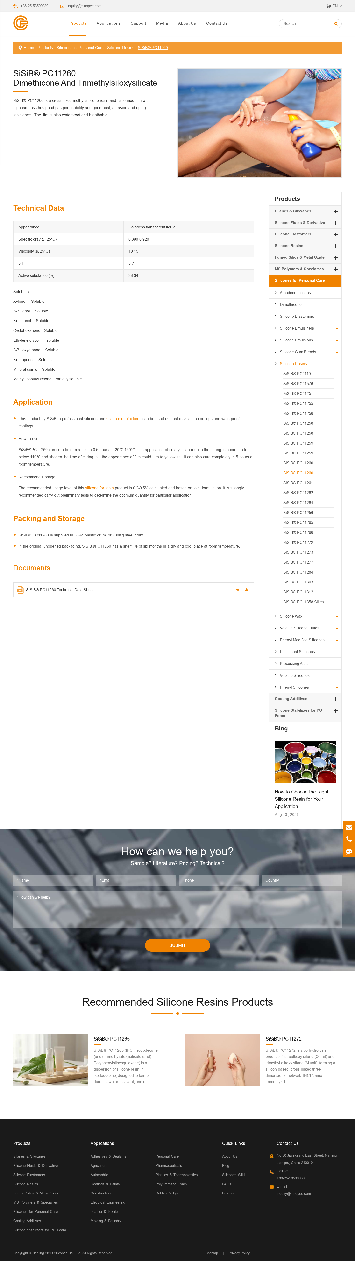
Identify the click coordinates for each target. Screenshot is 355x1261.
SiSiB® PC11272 (298, 542)
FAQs (226, 1184)
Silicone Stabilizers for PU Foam (39, 1230)
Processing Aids (294, 663)
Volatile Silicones (295, 675)
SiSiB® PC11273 (298, 552)
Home (29, 47)
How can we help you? (177, 851)
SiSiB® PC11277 (298, 562)
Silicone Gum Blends (298, 352)
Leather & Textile (104, 1211)
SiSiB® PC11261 (298, 483)
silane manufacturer (123, 418)
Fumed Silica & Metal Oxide (300, 257)
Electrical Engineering (108, 1202)
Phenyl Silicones (294, 687)
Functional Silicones (297, 651)
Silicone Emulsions (296, 340)
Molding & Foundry (106, 1221)
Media (162, 23)
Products (77, 23)
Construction (101, 1193)
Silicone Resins (120, 47)
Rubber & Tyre (167, 1193)
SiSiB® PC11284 (298, 572)
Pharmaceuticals (169, 1165)
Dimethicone (291, 304)
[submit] (336, 23)
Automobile (99, 1175)
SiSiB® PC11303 (298, 582)
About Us (187, 23)
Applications (109, 23)
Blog (281, 728)
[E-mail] (349, 827)
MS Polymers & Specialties (299, 269)
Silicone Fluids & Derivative (300, 222)
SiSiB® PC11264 (298, 502)
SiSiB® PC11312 (298, 592)
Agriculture (99, 1165)
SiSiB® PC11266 (298, 532)
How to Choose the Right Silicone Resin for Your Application (301, 799)
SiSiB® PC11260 (153, 47)
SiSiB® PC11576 (298, 383)
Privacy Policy (239, 1253)
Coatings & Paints (105, 1184)
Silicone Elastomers (293, 234)
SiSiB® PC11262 (298, 493)
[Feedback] (349, 851)
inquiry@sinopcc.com (84, 6)
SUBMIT (177, 945)
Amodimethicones (295, 292)
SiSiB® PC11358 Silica (303, 602)
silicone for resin (99, 488)
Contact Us (217, 23)
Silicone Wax (291, 616)
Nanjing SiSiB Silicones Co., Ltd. (56, 1253)
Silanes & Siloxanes (293, 211)
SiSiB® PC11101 (298, 373)
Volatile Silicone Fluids (299, 628)
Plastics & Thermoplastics (177, 1175)
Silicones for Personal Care (80, 47)
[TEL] (349, 839)
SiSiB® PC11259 (298, 443)
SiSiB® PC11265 (298, 522)
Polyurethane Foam (171, 1184)
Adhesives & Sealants (108, 1156)
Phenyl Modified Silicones (302, 640)
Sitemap (212, 1253)
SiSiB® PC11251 (298, 393)
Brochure (229, 1193)
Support (138, 23)
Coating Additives (291, 698)
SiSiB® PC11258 (298, 423)
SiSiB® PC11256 (298, 413)
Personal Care (167, 1156)
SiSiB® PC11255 (298, 403)
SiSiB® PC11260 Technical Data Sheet (60, 590)
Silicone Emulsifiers (297, 328)
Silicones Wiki (233, 1175)
